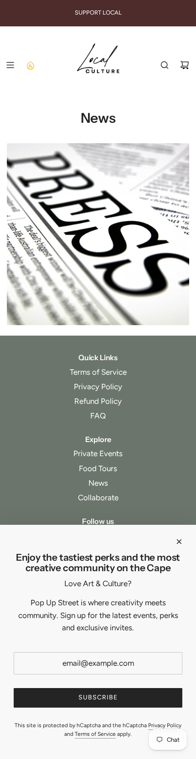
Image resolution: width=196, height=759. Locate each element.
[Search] (165, 65)
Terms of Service (95, 734)
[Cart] (185, 65)
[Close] (179, 542)
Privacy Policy (164, 725)
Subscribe (98, 697)
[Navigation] (10, 65)
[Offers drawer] (30, 65)
